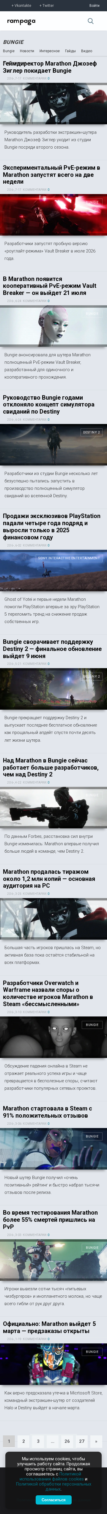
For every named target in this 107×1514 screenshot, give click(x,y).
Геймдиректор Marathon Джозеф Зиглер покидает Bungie (50, 67)
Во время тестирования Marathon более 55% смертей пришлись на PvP (50, 1219)
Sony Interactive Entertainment (69, 558)
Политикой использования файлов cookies (52, 1477)
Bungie (13, 42)
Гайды (70, 51)
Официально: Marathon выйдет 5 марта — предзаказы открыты (49, 1328)
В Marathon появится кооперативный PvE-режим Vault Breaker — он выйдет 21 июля (49, 286)
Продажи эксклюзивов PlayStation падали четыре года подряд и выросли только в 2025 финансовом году (51, 527)
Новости (27, 51)
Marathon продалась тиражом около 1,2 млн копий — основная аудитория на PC (49, 878)
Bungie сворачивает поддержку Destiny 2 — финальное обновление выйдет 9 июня (52, 649)
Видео (86, 51)
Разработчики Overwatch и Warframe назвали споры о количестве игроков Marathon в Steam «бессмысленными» (48, 994)
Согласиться (54, 1500)
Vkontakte (23, 6)
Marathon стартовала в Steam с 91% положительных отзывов (47, 1112)
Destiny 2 (91, 432)
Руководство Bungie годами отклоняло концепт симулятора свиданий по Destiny (49, 404)
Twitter (48, 6)
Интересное (50, 51)
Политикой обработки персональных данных (53, 1487)
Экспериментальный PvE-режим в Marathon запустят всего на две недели (51, 174)
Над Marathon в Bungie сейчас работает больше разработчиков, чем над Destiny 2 (51, 767)
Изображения (14, 63)
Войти (94, 6)
